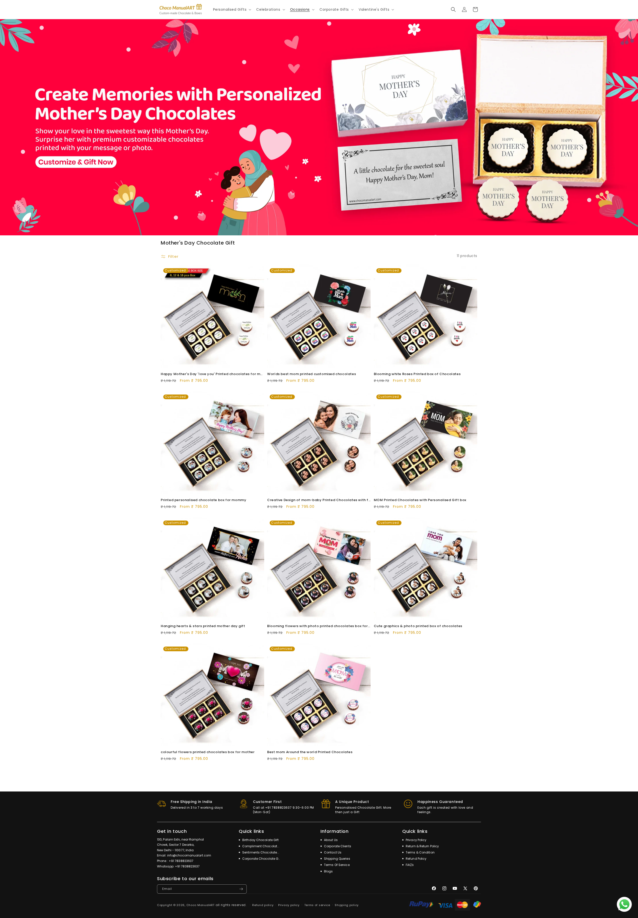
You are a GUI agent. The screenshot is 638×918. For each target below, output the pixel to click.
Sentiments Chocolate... (260, 852)
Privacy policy (289, 905)
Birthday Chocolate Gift (260, 840)
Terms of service (317, 905)
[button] (231, 9)
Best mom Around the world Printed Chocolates (309, 752)
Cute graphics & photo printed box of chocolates (418, 626)
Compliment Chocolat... (260, 846)
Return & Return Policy (422, 846)
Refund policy (262, 905)
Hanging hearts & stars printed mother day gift (203, 626)
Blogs (328, 871)
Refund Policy (415, 858)
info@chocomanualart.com (189, 855)
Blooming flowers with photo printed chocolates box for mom (319, 626)
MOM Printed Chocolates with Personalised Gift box (420, 500)
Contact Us (332, 852)
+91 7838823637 (181, 861)
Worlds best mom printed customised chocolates (311, 374)
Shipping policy (347, 905)
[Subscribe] (241, 889)
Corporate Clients (337, 846)
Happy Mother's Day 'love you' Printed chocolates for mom (212, 374)
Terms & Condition (420, 852)
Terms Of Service (336, 865)
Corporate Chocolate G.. (260, 858)
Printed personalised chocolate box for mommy (203, 500)
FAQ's (409, 865)
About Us (330, 840)
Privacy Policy (416, 840)
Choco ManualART (200, 905)
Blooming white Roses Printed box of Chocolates (417, 374)
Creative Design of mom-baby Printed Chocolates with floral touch (319, 500)
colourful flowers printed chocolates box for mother (208, 752)
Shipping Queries (336, 858)
